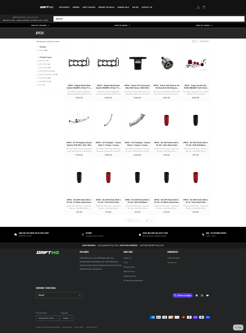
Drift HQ (44, 327)
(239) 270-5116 (32, 17)
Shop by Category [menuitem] (39, 25)
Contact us (171, 262)
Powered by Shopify (53, 327)
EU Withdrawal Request (133, 280)
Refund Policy (129, 271)
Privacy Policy (129, 267)
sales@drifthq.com (100, 245)
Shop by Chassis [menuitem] (203, 25)
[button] (204, 7)
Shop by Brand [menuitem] (121, 25)
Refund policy (67, 327)
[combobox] (149, 19)
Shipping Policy (130, 276)
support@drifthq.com (142, 245)
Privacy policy (79, 327)
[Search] (242, 19)
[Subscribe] (79, 295)
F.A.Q (126, 262)
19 (147, 221)
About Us (127, 258)
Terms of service (91, 327)
